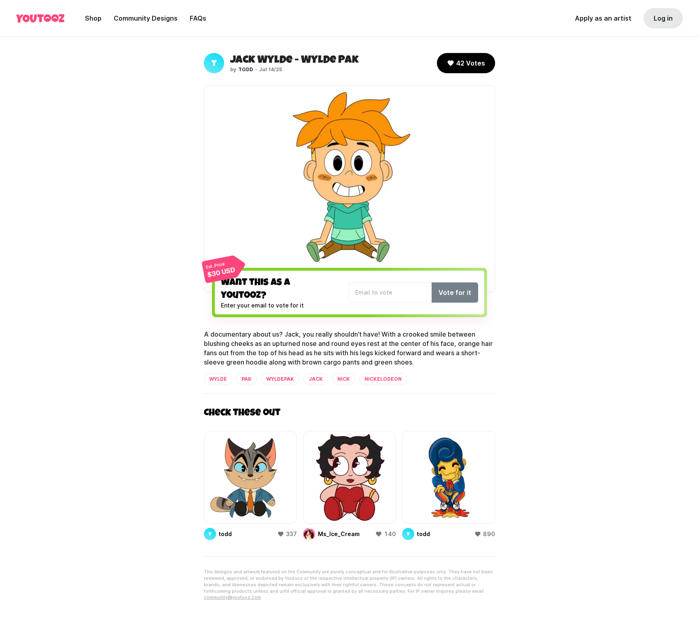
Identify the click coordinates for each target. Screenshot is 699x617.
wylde (218, 379)
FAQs (198, 18)
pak (246, 379)
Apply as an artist (603, 18)
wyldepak (280, 379)
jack (316, 379)
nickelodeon (383, 379)
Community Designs (146, 18)
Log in (663, 18)
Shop (93, 18)
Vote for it (454, 292)
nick (343, 379)
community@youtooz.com (232, 597)
